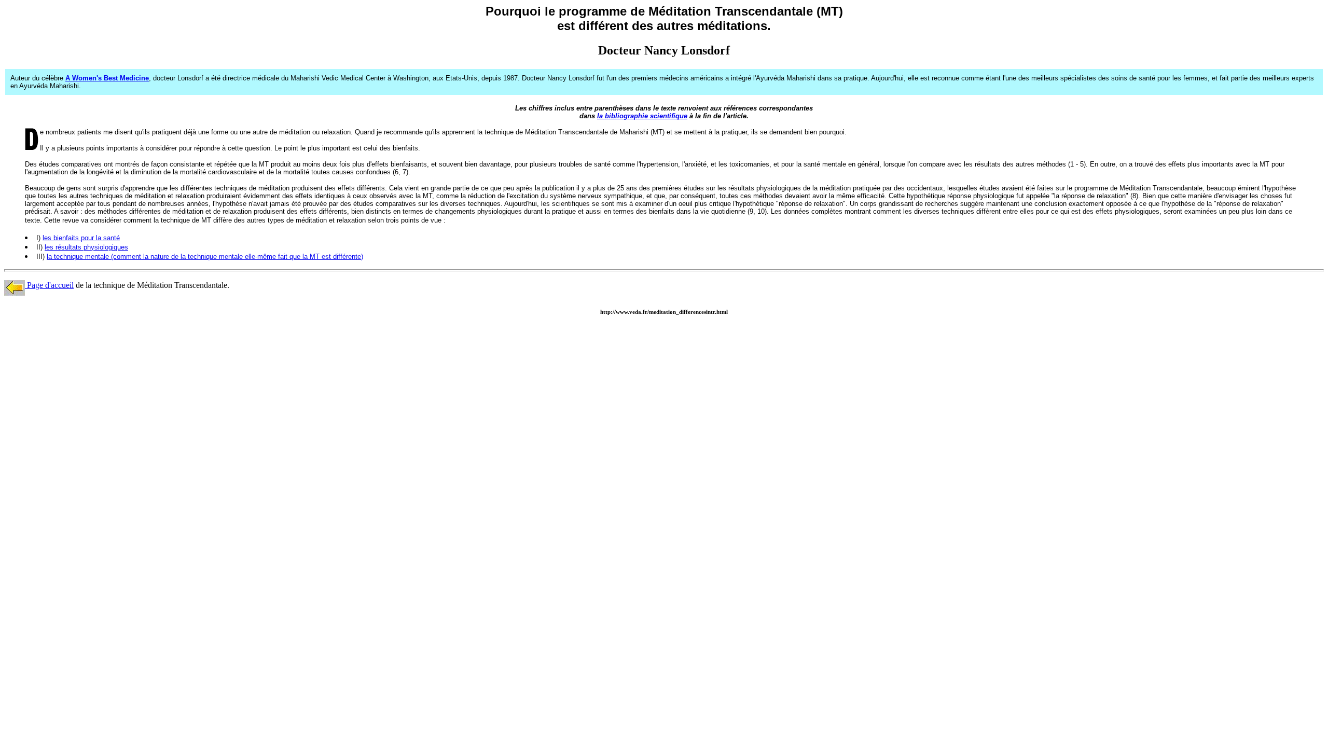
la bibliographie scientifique (642, 116)
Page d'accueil (49, 285)
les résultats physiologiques (86, 247)
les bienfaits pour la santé (81, 238)
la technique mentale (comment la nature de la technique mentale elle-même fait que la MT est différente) (205, 256)
